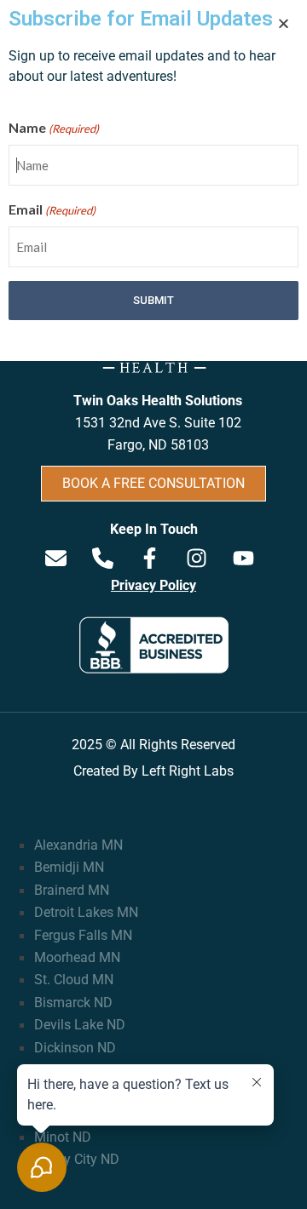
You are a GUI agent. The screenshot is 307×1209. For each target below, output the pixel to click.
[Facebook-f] (149, 557)
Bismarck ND (73, 1002)
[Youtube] (243, 557)
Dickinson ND (75, 1048)
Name (54, 127)
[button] (283, 23)
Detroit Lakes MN (86, 912)
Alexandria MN (78, 845)
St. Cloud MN (73, 979)
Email (52, 209)
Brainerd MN (71, 890)
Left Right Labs (188, 771)
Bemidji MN (69, 867)
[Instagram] (196, 557)
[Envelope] (55, 557)
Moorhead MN (77, 957)
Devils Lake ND (79, 1025)
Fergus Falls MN (83, 935)
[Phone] (102, 557)
